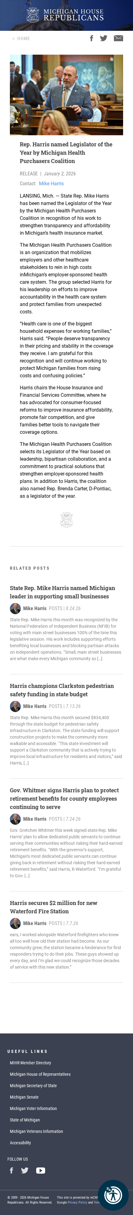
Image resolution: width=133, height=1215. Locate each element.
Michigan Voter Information (33, 1108)
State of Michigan (25, 1119)
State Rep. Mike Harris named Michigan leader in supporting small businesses (62, 592)
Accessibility (20, 1142)
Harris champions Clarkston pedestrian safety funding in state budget (62, 690)
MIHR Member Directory (30, 1062)
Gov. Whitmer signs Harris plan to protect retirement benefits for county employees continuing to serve (64, 798)
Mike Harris (51, 183)
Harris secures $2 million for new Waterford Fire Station (53, 907)
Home (23, 38)
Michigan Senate (24, 1097)
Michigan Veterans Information (36, 1131)
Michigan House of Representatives (40, 1074)
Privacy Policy (77, 1202)
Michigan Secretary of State (33, 1085)
